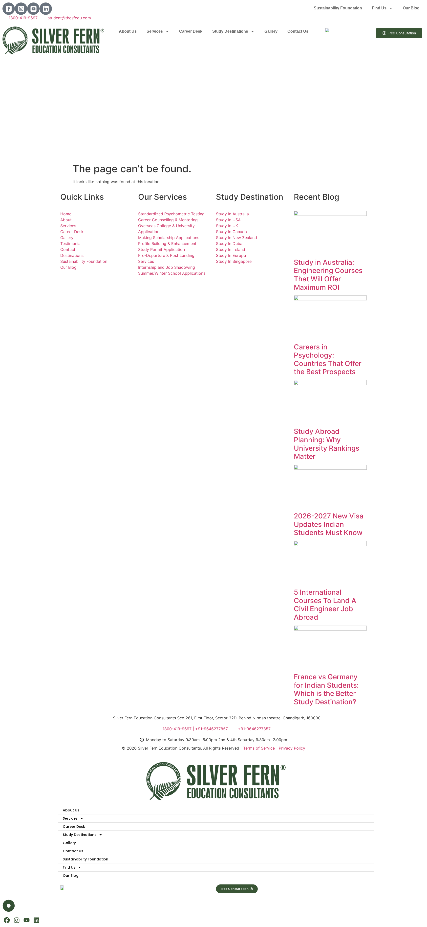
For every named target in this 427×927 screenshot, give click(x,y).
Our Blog (411, 8)
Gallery (271, 31)
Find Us (379, 8)
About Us (128, 31)
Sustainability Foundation (338, 8)
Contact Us (297, 31)
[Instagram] (16, 920)
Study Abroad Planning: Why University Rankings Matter (326, 444)
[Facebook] (6, 920)
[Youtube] (26, 920)
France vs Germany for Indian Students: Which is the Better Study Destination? (326, 689)
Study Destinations (230, 31)
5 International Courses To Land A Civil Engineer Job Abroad (325, 604)
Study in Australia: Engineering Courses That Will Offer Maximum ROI (328, 275)
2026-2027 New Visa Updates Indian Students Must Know (328, 524)
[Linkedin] (36, 920)
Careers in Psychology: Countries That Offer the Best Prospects (328, 359)
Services (155, 31)
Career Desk (190, 31)
